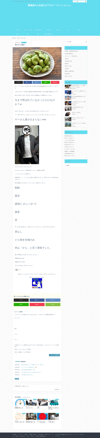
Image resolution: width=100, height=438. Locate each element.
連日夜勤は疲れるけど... (70, 153)
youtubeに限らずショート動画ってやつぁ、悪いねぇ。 (33, 364)
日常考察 (17, 361)
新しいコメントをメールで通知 (23, 349)
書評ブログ (68, 66)
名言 (67, 58)
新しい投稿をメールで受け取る (23, 352)
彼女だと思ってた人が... (70, 155)
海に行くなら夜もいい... (70, 138)
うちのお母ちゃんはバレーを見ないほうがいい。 (31, 372)
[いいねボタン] (16, 270)
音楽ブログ (18, 33)
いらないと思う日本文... (70, 140)
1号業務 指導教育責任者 (48, 33)
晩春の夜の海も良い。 (69, 135)
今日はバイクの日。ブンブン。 (78, 118)
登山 (28, 33)
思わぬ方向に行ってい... (70, 144)
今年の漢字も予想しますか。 (27, 374)
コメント (17, 317)
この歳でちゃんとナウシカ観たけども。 (79, 125)
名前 (15, 328)
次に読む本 (56, 389)
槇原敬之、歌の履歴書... (70, 151)
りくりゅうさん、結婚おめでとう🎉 (29, 367)
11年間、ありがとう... (69, 146)
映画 (38, 33)
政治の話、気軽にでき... (70, 142)
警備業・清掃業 (69, 71)
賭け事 (67, 73)
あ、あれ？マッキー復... (70, 149)
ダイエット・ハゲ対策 (71, 56)
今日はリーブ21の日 (76, 113)
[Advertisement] (50, 16)
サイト (16, 339)
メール (16, 334)
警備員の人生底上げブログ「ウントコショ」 (50, 5)
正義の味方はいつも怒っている (21, 386)
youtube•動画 (69, 53)
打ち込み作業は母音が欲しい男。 (28, 369)
